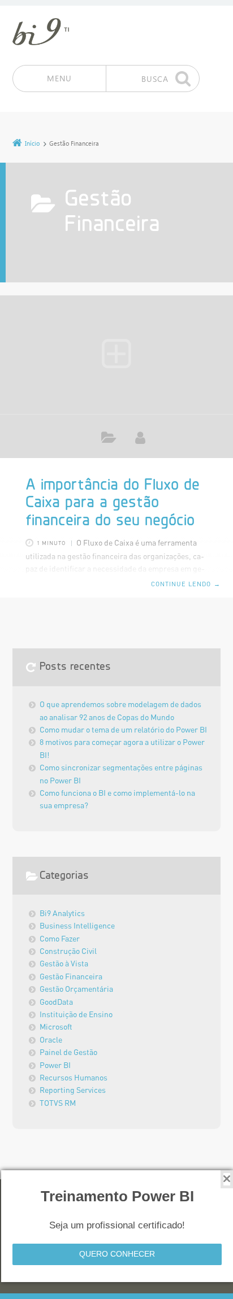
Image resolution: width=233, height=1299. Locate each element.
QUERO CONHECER (117, 1253)
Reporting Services (73, 1091)
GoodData (56, 1002)
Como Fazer (60, 939)
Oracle (51, 1040)
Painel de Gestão (68, 1053)
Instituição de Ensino (76, 1015)
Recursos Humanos (73, 1078)
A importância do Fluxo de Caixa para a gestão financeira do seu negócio (112, 503)
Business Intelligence (77, 926)
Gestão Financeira (109, 439)
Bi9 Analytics (62, 914)
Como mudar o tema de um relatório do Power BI (123, 730)
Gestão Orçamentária (76, 989)
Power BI (55, 1066)
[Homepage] (40, 31)
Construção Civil (68, 952)
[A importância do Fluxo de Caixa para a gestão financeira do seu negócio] (116, 354)
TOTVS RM (58, 1104)
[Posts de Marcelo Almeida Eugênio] (140, 437)
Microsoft (56, 1027)
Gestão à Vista (64, 964)
